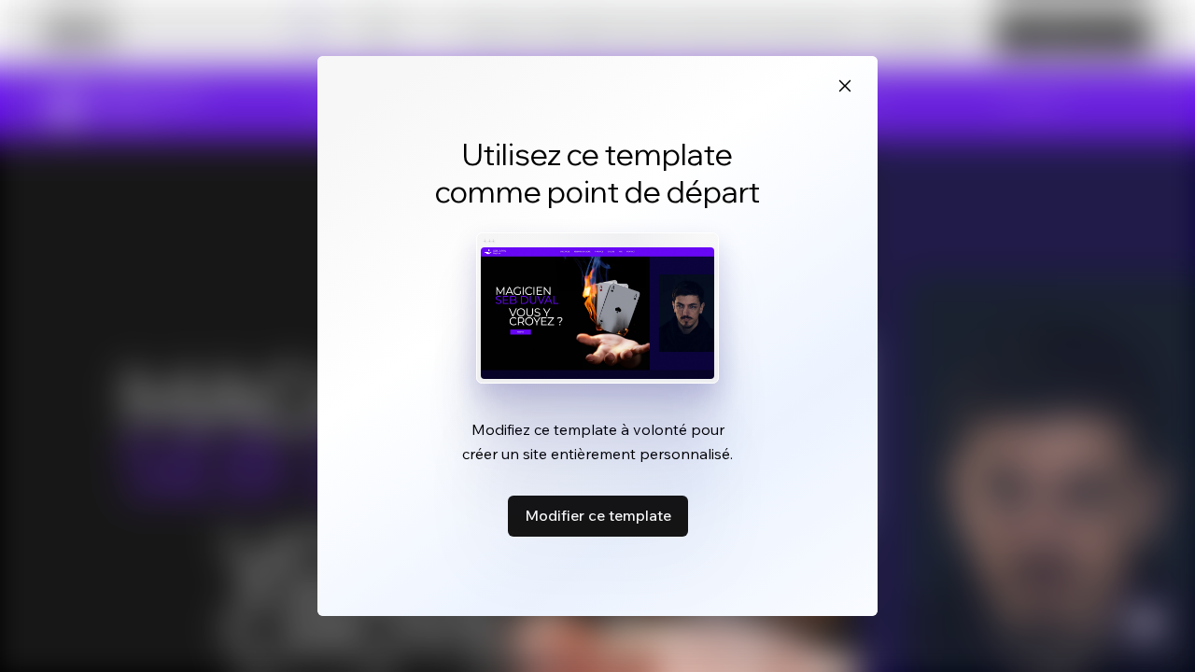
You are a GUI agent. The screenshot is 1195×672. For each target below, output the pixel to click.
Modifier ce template (598, 515)
